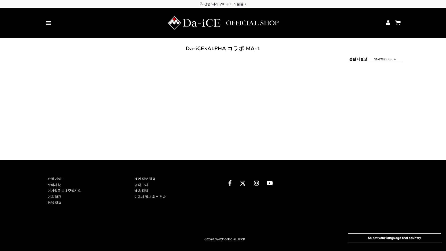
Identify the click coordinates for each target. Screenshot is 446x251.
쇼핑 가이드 (56, 179)
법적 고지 (141, 185)
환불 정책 (54, 203)
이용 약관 (54, 197)
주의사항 (54, 185)
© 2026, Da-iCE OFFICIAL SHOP (224, 239)
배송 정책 (141, 190)
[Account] (388, 23)
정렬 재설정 (358, 59)
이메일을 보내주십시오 (64, 190)
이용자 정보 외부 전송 (150, 197)
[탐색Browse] (48, 23)
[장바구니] (397, 21)
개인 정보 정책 (144, 179)
